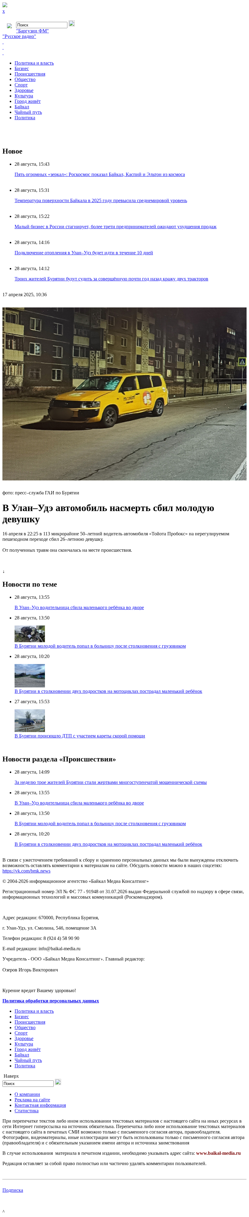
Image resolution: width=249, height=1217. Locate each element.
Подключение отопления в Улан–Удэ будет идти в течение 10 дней (84, 252)
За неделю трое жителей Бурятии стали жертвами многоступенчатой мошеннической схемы (111, 782)
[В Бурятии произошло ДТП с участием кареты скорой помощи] (30, 730)
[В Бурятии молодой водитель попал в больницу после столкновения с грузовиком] (30, 640)
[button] (241, 308)
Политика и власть (34, 63)
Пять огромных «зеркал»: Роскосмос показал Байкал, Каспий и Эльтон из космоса (100, 174)
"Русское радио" (19, 36)
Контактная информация (40, 1105)
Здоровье (24, 90)
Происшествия (30, 73)
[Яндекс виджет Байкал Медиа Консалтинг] (124, 53)
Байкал (22, 106)
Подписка (12, 1190)
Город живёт (28, 101)
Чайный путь (28, 112)
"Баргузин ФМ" (32, 30)
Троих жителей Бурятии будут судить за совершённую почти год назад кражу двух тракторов (111, 278)
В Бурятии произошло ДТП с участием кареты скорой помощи (80, 735)
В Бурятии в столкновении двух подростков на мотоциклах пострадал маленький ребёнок (108, 691)
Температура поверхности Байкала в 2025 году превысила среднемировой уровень (101, 200)
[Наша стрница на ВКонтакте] (124, 42)
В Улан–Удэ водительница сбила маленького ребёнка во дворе (79, 607)
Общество (25, 79)
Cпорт (21, 84)
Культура (24, 95)
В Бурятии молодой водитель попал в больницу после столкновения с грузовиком (100, 646)
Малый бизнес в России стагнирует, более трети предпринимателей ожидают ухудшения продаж (116, 226)
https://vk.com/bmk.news (26, 870)
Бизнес (22, 68)
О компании (27, 1094)
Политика (25, 117)
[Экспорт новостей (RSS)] (124, 47)
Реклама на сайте (32, 1099)
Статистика (27, 1110)
